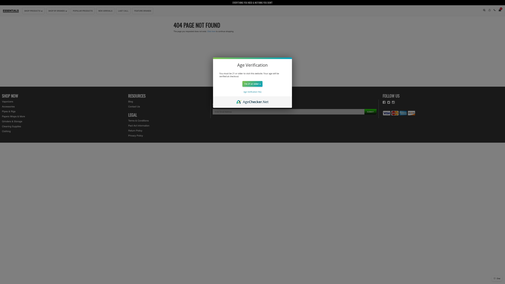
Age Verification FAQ (252, 92)
